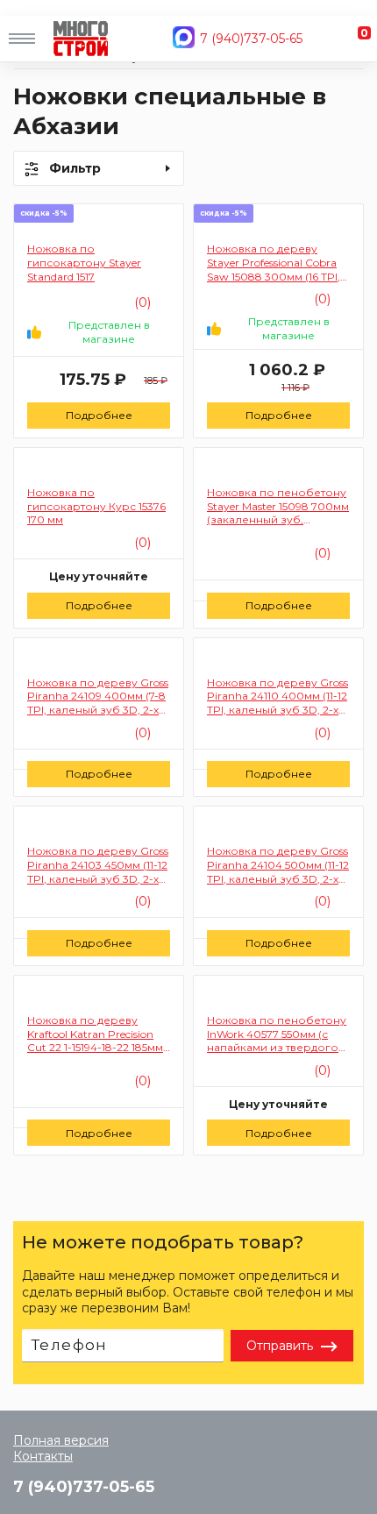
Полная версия (61, 1440)
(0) (141, 543)
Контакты (43, 1456)
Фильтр (75, 168)
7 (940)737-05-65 (251, 38)
